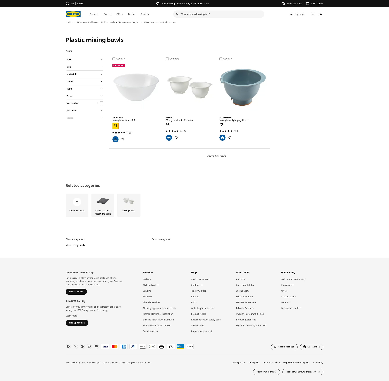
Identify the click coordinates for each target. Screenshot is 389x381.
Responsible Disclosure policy (296, 362)
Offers (284, 290)
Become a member (290, 308)
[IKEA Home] (73, 14)
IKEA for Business (245, 308)
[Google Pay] (152, 346)
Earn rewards (287, 285)
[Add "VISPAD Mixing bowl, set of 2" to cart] (169, 138)
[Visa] (105, 346)
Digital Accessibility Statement (251, 325)
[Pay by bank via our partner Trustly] (190, 346)
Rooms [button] (107, 14)
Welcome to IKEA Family (293, 279)
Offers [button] (119, 14)
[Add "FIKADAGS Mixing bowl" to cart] (115, 139)
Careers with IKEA (245, 285)
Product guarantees (246, 319)
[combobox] (218, 14)
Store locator (197, 325)
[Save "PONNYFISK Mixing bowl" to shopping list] (230, 138)
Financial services (151, 302)
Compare (121, 58)
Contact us (196, 285)
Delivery (147, 279)
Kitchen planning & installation (158, 313)
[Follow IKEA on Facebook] (68, 346)
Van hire (147, 290)
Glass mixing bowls (75, 239)
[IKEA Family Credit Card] (180, 346)
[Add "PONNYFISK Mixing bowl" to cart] (222, 138)
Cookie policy (254, 362)
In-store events (288, 296)
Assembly (147, 296)
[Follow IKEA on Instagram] (89, 346)
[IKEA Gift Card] (161, 346)
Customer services (200, 279)
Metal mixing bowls (75, 245)
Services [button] (145, 14)
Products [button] (94, 14)
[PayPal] (133, 346)
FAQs (193, 302)
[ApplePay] (142, 346)
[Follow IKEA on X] (75, 346)
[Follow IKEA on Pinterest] (82, 346)
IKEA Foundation (244, 296)
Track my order (198, 290)
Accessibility (318, 362)
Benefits (285, 302)
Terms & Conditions (271, 362)
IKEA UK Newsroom (246, 302)
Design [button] (131, 14)
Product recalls (198, 313)
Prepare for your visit (201, 331)
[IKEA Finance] (171, 346)
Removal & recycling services (157, 325)
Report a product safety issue (206, 319)
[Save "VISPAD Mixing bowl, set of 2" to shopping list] (176, 138)
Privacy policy (239, 362)
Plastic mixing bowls (161, 239)
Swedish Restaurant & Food (250, 313)
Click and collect (151, 285)
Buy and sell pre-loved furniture (158, 319)
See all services (150, 331)
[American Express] (124, 346)
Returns (195, 296)
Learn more (71, 315)
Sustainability (242, 290)
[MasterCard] (114, 346)
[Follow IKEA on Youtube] (96, 346)
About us (240, 279)
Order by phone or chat (202, 308)
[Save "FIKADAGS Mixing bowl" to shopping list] (123, 139)
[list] (194, 205)
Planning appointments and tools (159, 308)
